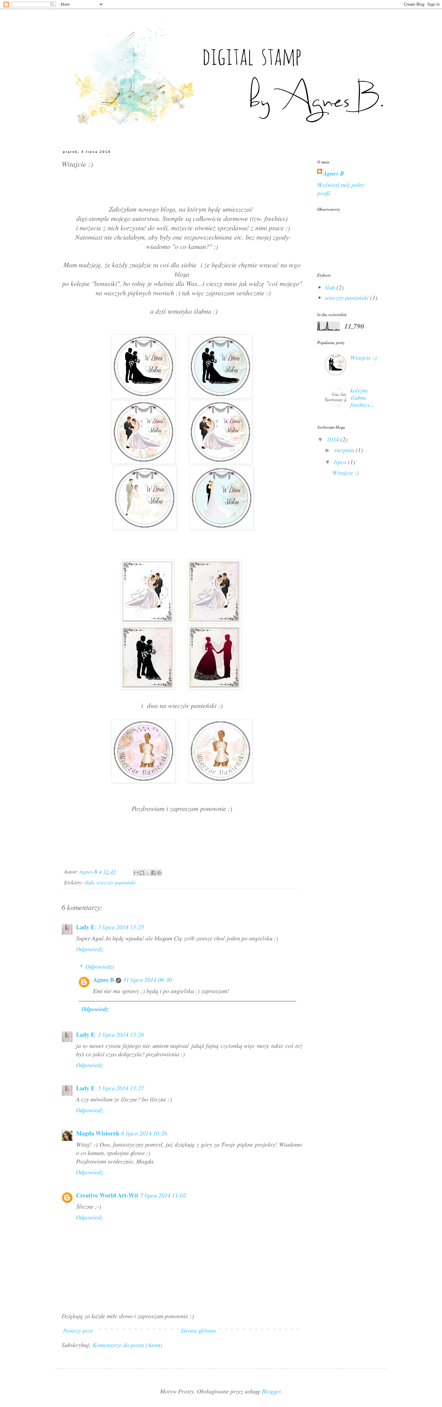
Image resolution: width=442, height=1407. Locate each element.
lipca (341, 462)
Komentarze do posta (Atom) (127, 1345)
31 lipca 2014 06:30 (147, 979)
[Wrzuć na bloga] (142, 873)
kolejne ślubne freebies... (362, 397)
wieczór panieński (116, 882)
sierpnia (345, 450)
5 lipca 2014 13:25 (121, 927)
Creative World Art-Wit (107, 1195)
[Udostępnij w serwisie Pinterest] (159, 873)
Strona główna (198, 1330)
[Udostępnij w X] (148, 873)
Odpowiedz (89, 949)
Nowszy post (78, 1330)
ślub (89, 882)
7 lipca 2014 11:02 (163, 1195)
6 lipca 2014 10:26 (144, 1133)
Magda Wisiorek (97, 1133)
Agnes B (103, 979)
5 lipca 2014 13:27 (121, 1088)
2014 (333, 439)
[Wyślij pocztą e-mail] (136, 873)
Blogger (271, 1391)
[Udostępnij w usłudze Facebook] (153, 873)
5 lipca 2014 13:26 (121, 1034)
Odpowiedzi (99, 966)
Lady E (86, 927)
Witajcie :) (363, 357)
